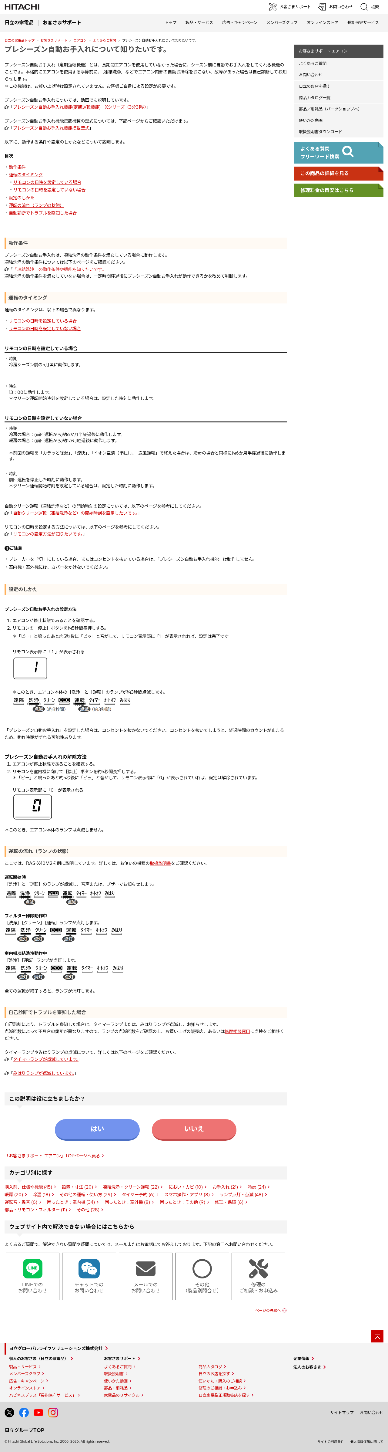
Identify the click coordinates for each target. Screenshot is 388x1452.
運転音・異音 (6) (21, 1202)
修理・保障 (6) (229, 1202)
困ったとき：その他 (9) (182, 1202)
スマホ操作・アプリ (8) (187, 1194)
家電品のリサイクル (121, 1395)
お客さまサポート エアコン (323, 51)
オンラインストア (322, 22)
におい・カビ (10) (186, 1187)
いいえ (194, 1129)
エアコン (80, 40)
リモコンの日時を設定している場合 (47, 182)
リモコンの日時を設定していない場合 (49, 190)
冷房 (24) (257, 1187)
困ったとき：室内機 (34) (71, 1202)
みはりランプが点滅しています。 (43, 1073)
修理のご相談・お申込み (220, 1388)
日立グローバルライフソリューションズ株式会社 (55, 1348)
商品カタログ (210, 1366)
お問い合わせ (311, 74)
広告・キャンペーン (26, 1381)
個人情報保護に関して (366, 1442)
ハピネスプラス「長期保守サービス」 (42, 1395)
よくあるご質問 (104, 40)
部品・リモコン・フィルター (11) (36, 1210)
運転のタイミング (26, 175)
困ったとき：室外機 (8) (127, 1202)
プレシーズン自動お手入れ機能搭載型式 (51, 128)
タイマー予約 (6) (138, 1194)
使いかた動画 (311, 120)
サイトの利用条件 (330, 1442)
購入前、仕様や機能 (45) (28, 1187)
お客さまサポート (54, 40)
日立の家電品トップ (20, 40)
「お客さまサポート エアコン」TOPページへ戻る (52, 1156)
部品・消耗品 (116, 1388)
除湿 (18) (41, 1194)
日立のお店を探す (314, 86)
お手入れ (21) (225, 1187)
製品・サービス (23, 1366)
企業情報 (301, 1358)
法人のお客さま (307, 1367)
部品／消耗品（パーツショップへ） (330, 109)
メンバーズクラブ (282, 22)
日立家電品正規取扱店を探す (224, 1395)
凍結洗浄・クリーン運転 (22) (131, 1187)
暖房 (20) (14, 1194)
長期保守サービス (363, 22)
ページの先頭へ (268, 1310)
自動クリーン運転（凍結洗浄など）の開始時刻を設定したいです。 (75, 513)
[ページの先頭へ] (377, 1336)
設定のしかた (21, 198)
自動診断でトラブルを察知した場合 (43, 213)
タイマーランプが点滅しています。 (46, 1059)
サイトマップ (342, 1412)
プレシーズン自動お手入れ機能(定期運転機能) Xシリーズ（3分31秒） (79, 107)
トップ (170, 22)
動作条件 (17, 167)
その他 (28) (88, 1210)
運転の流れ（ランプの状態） (36, 205)
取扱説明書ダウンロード (320, 131)
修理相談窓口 (237, 1031)
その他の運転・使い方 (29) (86, 1194)
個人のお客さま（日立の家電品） (38, 1358)
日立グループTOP (24, 1430)
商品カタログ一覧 (314, 97)
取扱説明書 (160, 863)
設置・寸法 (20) (77, 1187)
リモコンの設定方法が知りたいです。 (48, 534)
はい (97, 1129)
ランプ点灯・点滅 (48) (241, 1194)
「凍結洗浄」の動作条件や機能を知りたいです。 (59, 269)
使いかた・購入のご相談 (220, 1381)
